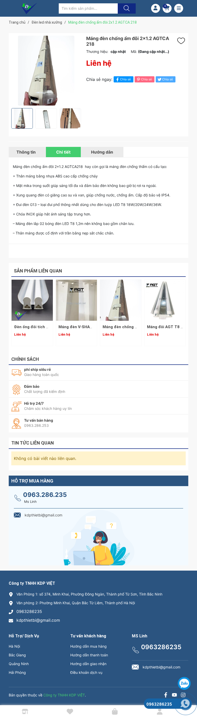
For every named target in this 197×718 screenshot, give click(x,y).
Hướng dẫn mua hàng (88, 646)
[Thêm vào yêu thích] (182, 41)
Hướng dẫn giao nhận (88, 664)
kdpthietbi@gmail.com (38, 620)
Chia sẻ (125, 79)
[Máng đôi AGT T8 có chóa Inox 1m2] (165, 300)
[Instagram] (183, 695)
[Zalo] (174, 695)
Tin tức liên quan (32, 443)
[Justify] (126, 8)
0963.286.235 (45, 494)
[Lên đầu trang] (189, 696)
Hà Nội (14, 646)
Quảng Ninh (19, 664)
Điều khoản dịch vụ (86, 672)
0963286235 (29, 611)
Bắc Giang (17, 655)
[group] (46, 71)
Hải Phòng (17, 672)
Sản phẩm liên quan (38, 270)
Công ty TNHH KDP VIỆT (64, 695)
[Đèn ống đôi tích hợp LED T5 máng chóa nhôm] (32, 300)
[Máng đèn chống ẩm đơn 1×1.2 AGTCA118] (120, 300)
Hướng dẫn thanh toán (89, 655)
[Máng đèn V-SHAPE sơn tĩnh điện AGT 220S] (76, 300)
